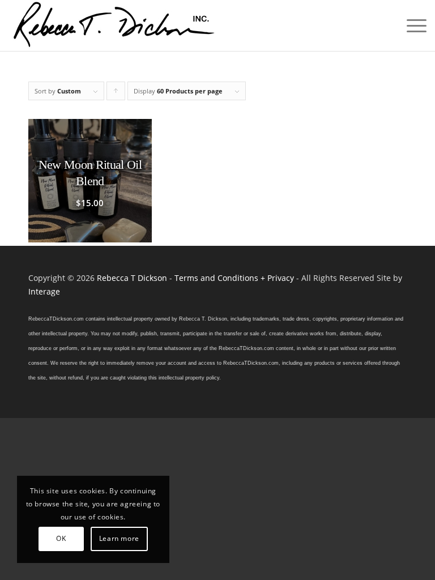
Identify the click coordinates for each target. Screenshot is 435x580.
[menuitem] (411, 25)
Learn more (119, 538)
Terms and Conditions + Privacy (234, 277)
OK (61, 538)
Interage (44, 291)
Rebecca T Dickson (132, 277)
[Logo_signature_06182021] (114, 25)
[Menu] (411, 25)
